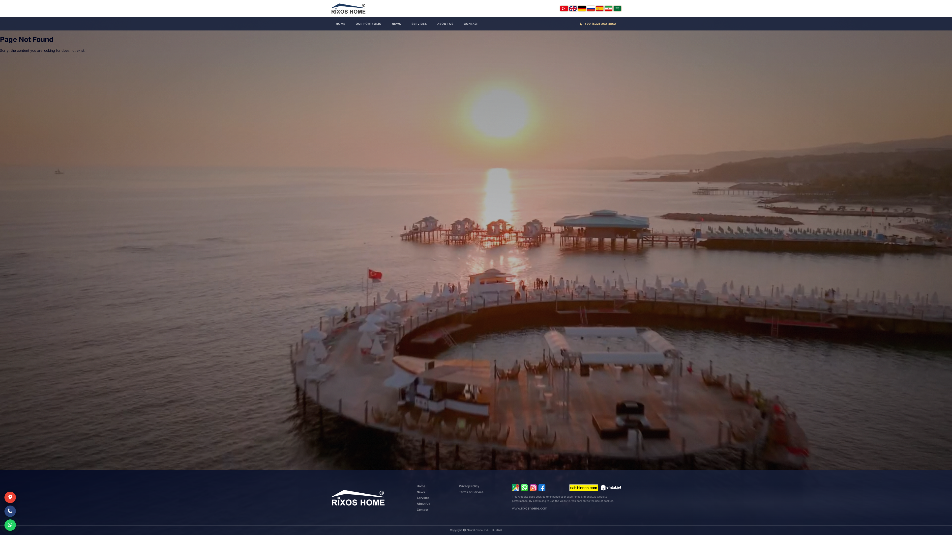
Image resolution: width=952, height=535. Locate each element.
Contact (471, 24)
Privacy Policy (469, 486)
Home (340, 24)
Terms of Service (471, 492)
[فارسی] (608, 8)
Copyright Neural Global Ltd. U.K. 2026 (476, 530)
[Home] (348, 8)
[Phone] (10, 511)
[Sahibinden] (583, 487)
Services (419, 24)
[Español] (600, 8)
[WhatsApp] (524, 487)
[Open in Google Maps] (515, 487)
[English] (573, 8)
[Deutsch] (582, 8)
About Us (445, 24)
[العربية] (617, 8)
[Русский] (591, 8)
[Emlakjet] (611, 487)
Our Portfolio (369, 24)
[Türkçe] (564, 8)
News (396, 24)
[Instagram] (533, 487)
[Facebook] (541, 487)
